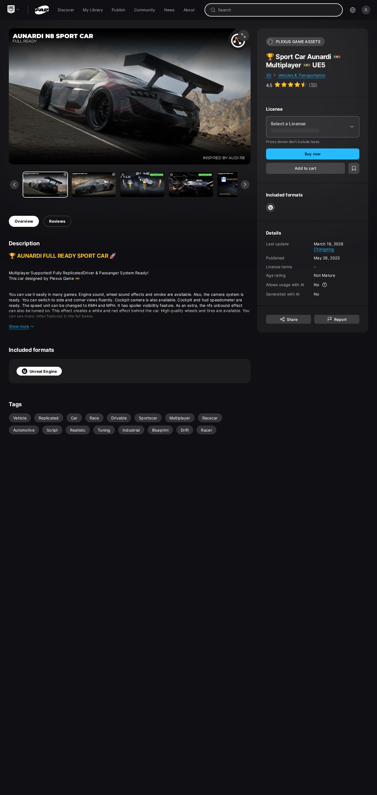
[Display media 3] (191, 184)
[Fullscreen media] (243, 35)
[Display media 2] (142, 184)
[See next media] (245, 184)
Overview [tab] (24, 221)
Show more (19, 326)
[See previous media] (14, 184)
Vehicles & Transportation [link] (302, 75)
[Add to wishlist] (353, 168)
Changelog (324, 249)
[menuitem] (65, 10)
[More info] (325, 284)
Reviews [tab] (57, 221)
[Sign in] (366, 10)
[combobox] (277, 10)
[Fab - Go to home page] (42, 10)
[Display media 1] (94, 184)
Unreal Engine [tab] (43, 371)
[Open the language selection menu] (352, 10)
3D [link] (269, 75)
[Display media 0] (45, 184)
